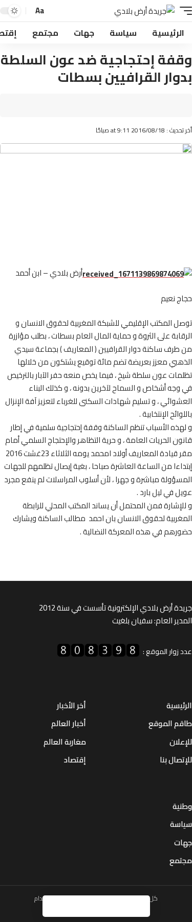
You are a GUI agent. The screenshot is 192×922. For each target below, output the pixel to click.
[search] (55, 11)
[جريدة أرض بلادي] (144, 11)
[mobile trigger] (183, 11)
